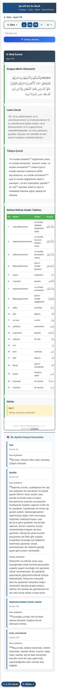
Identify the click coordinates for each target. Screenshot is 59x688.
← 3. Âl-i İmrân (10, 684)
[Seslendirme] (41, 24)
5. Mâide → (28, 684)
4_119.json (34, 429)
